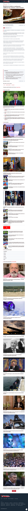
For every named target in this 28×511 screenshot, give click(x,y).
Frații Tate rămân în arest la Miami (13, 217)
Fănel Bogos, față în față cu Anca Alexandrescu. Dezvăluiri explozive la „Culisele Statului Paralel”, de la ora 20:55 (16, 176)
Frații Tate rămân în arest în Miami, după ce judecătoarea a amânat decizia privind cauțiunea (16, 214)
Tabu (16, 505)
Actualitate (8, 3)
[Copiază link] (19, 25)
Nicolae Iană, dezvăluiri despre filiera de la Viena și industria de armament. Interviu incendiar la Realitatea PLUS (14, 72)
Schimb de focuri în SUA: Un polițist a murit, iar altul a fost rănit (15, 74)
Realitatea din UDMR (13, 505)
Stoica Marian (23, 297)
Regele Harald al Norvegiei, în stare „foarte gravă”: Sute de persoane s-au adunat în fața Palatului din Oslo (14, 412)
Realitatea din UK (10, 24)
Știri (6, 3)
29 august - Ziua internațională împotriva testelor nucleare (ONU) (13, 336)
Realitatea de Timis (8, 505)
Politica (5, 116)
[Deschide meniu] (24, 1)
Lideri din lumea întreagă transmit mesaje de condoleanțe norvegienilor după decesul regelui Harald (12, 355)
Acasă (4, 3)
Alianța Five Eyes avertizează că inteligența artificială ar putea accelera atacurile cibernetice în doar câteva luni (13, 450)
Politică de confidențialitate (11, 498)
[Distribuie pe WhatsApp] (22, 25)
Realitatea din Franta (3, 505)
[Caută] (22, 1)
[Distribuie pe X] (24, 25)
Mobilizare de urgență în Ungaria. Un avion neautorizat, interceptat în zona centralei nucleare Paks (13, 78)
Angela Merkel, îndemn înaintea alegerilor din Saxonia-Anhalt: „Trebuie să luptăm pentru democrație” (16, 183)
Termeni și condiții (5, 498)
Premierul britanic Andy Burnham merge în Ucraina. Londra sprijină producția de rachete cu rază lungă (13, 106)
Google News (18, 87)
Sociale (5, 113)
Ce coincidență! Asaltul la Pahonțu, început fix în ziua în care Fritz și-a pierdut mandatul (14, 76)
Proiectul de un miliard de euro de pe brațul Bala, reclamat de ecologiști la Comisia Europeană (12, 299)
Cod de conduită (16, 498)
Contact (2, 498)
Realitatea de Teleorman (20, 505)
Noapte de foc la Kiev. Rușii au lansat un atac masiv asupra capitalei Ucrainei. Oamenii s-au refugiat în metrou (14, 469)
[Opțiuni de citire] (26, 509)
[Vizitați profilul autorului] (4, 25)
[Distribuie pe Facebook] (21, 25)
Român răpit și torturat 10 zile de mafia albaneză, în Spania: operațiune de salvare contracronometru (15, 210)
